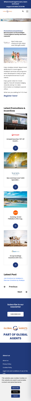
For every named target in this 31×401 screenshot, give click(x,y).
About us (5, 360)
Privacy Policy (7, 364)
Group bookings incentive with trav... (15, 257)
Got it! (15, 396)
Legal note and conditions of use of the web (15, 372)
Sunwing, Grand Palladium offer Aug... (15, 218)
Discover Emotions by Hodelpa (14, 280)
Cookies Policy (7, 367)
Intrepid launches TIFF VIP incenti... (15, 140)
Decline (15, 392)
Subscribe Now (15, 314)
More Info (15, 388)
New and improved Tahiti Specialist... (15, 179)
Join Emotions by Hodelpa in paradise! (13, 278)
